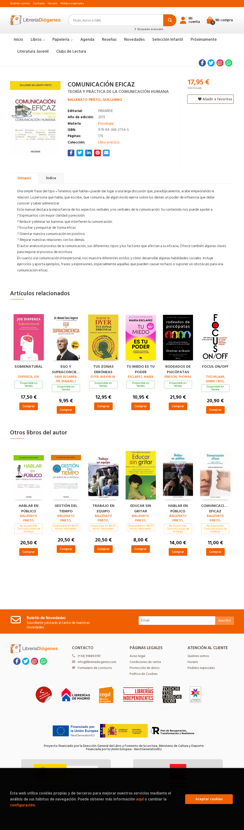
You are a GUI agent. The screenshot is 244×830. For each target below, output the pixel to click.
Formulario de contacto (95, 668)
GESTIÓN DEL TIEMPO (66, 508)
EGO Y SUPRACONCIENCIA (66, 368)
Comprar (28, 406)
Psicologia (105, 124)
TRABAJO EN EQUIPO (103, 508)
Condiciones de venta (145, 662)
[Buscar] (169, 20)
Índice (51, 178)
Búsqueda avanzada (150, 29)
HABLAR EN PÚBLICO (28, 508)
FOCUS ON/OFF (215, 367)
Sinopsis (24, 178)
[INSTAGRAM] (220, 62)
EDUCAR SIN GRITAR (140, 508)
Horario (52, 3)
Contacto (39, 3)
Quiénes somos (20, 3)
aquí (140, 799)
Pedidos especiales (72, 3)
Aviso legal (137, 656)
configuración (22, 805)
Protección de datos (144, 668)
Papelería (61, 39)
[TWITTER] (211, 62)
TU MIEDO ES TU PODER (141, 368)
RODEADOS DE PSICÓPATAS (178, 368)
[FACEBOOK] (202, 62)
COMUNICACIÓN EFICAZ (215, 508)
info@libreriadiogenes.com (97, 662)
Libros (36, 39)
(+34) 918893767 (89, 656)
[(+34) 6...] (228, 62)
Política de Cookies (144, 674)
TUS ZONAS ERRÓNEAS (103, 368)
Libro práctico (109, 142)
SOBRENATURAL (29, 367)
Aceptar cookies (209, 799)
